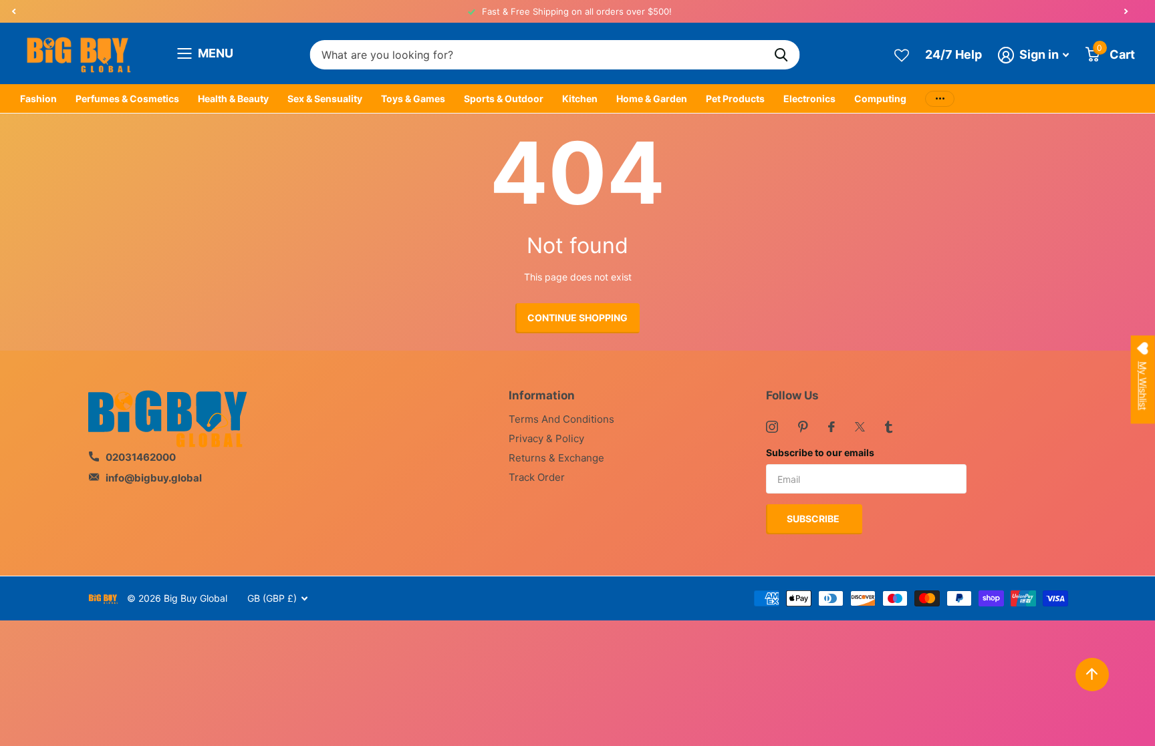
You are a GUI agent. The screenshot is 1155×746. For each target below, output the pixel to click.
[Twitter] (860, 426)
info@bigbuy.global (154, 478)
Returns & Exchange (556, 457)
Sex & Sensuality (324, 98)
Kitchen (580, 98)
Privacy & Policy (546, 438)
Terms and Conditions (561, 419)
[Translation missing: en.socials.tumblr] (888, 427)
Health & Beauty (233, 98)
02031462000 (141, 457)
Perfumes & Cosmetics (127, 98)
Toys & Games (413, 98)
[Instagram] (772, 427)
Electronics (809, 98)
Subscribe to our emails (820, 452)
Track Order (537, 477)
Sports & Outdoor (503, 98)
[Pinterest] (803, 427)
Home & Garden (651, 98)
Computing (880, 98)
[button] (13, 11)
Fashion (38, 98)
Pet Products (735, 98)
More (939, 99)
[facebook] (831, 426)
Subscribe (814, 518)
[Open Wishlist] (901, 54)
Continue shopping (577, 317)
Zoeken (781, 55)
